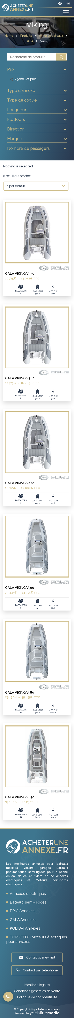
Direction (15, 129)
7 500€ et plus (25, 79)
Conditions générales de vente (37, 991)
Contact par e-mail (40, 957)
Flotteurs (16, 119)
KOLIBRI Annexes (25, 928)
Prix (10, 69)
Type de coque (22, 100)
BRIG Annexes (22, 911)
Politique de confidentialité (37, 997)
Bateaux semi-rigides (28, 902)
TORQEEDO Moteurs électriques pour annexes (36, 939)
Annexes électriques (28, 893)
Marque (14, 138)
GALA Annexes (23, 919)
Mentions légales (37, 985)
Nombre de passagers (28, 148)
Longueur (16, 109)
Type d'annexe (21, 90)
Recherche (61, 57)
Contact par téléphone (40, 970)
